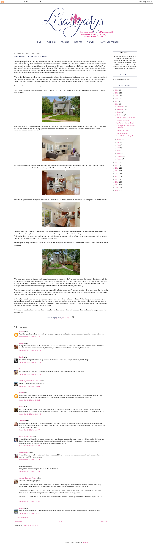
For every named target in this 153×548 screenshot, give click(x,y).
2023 (117, 93)
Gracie (21, 406)
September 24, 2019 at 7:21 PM (29, 501)
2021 (117, 98)
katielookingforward (26, 436)
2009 (117, 188)
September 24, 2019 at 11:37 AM (30, 471)
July (118, 142)
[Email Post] (73, 317)
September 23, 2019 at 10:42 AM (30, 362)
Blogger (85, 542)
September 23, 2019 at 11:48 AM (30, 400)
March (119, 153)
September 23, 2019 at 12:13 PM (30, 414)
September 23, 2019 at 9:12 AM (29, 337)
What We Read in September (126, 117)
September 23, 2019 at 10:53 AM (30, 374)
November (120, 109)
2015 (117, 171)
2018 (117, 162)
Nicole (21, 331)
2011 (117, 182)
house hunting (66, 318)
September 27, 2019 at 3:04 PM (29, 513)
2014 (117, 174)
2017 (117, 165)
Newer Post (18, 522)
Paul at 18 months (122, 133)
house (58, 318)
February (120, 156)
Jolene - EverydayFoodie (27, 478)
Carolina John (24, 452)
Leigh (21, 357)
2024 (117, 90)
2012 (117, 179)
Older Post (104, 522)
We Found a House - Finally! (126, 123)
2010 (117, 185)
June (118, 145)
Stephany (22, 420)
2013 (117, 176)
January (119, 159)
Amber (21, 508)
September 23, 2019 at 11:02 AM (30, 386)
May (118, 148)
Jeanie (21, 343)
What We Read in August (125, 136)
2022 (117, 96)
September (120, 115)
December (120, 106)
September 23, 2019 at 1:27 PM (29, 430)
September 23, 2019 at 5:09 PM (29, 446)
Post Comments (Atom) (30, 525)
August (119, 139)
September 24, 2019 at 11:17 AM (30, 460)
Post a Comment (22, 517)
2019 (117, 104)
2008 (117, 190)
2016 (117, 168)
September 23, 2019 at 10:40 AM (30, 350)
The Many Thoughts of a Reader (30, 381)
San (20, 369)
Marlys (21, 393)
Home (61, 522)
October (119, 112)
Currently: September (123, 120)
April (118, 150)
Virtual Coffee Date (123, 130)
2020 (117, 101)
